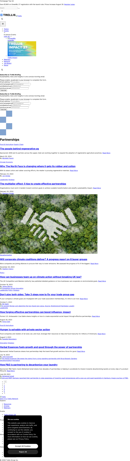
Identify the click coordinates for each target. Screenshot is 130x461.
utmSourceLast (5, 88)
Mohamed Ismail (8, 376)
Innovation (4, 343)
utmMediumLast (6, 86)
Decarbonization (6, 255)
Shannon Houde (8, 193)
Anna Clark (6, 322)
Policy (2, 273)
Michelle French (8, 158)
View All (7, 36)
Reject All (23, 452)
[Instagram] (3, 449)
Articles (6, 406)
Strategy (11, 180)
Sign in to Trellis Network (9, 399)
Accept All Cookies (23, 446)
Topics (6, 29)
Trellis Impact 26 (10, 415)
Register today (69, 4)
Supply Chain (18, 144)
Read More (106, 153)
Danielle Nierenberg (9, 339)
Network (7, 61)
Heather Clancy (7, 269)
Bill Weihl (5, 304)
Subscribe (3, 90)
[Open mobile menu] (3, 23)
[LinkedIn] (1, 449)
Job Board (7, 63)
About (6, 65)
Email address (5, 82)
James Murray (7, 286)
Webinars (7, 59)
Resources (7, 404)
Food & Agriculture (6, 144)
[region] (23, 436)
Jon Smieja (6, 176)
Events (6, 31)
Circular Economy (6, 162)
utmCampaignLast (6, 84)
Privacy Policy (24, 439)
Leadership (4, 180)
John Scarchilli (7, 357)
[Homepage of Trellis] (3, 397)
